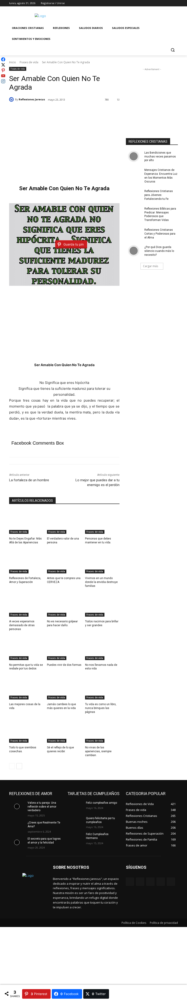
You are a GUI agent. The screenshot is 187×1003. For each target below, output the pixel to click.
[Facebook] (150, 3)
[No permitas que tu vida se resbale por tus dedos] (26, 648)
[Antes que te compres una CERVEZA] (64, 561)
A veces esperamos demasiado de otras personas (22, 625)
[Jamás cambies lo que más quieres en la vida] (64, 687)
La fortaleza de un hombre (29, 480)
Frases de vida (29, 62)
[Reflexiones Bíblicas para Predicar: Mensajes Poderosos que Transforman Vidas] (133, 212)
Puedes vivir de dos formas (64, 664)
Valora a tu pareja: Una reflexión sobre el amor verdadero (42, 806)
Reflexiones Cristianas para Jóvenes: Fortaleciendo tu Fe (158, 195)
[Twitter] (162, 3)
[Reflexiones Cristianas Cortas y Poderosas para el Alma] (133, 233)
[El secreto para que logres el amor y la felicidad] (17, 842)
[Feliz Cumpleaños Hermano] (75, 837)
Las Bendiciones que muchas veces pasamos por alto (160, 156)
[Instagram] (156, 3)
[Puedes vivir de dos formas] (64, 648)
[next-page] (19, 766)
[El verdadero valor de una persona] (64, 522)
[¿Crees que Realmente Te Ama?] (17, 826)
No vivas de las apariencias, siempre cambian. (98, 751)
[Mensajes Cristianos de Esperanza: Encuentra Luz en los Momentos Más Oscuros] (133, 173)
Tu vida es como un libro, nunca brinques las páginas (100, 708)
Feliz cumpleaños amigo (101, 802)
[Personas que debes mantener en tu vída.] (102, 522)
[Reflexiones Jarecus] (12, 99)
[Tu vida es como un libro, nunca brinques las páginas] (102, 687)
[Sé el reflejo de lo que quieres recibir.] (64, 731)
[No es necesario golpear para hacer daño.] (64, 605)
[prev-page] (12, 766)
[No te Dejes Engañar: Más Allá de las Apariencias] (26, 522)
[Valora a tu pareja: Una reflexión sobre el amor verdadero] (17, 806)
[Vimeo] (168, 3)
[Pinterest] (150, 882)
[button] (172, 50)
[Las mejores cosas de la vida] (26, 687)
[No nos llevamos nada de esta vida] (102, 648)
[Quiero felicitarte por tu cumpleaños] (75, 821)
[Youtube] (175, 3)
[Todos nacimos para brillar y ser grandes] (102, 605)
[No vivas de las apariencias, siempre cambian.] (102, 731)
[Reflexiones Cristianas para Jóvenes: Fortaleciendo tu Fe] (133, 194)
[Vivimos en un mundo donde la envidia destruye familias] (102, 561)
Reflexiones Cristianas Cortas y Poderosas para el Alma (159, 233)
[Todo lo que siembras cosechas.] (26, 731)
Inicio (12, 62)
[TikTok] (161, 882)
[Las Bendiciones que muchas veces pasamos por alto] (133, 156)
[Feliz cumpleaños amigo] (75, 806)
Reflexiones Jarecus (32, 99)
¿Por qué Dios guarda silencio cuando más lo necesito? (159, 251)
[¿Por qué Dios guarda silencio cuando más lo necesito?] (133, 250)
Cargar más (150, 266)
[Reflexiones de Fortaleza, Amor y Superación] (26, 561)
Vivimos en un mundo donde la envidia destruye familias (101, 582)
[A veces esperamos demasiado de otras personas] (26, 605)
